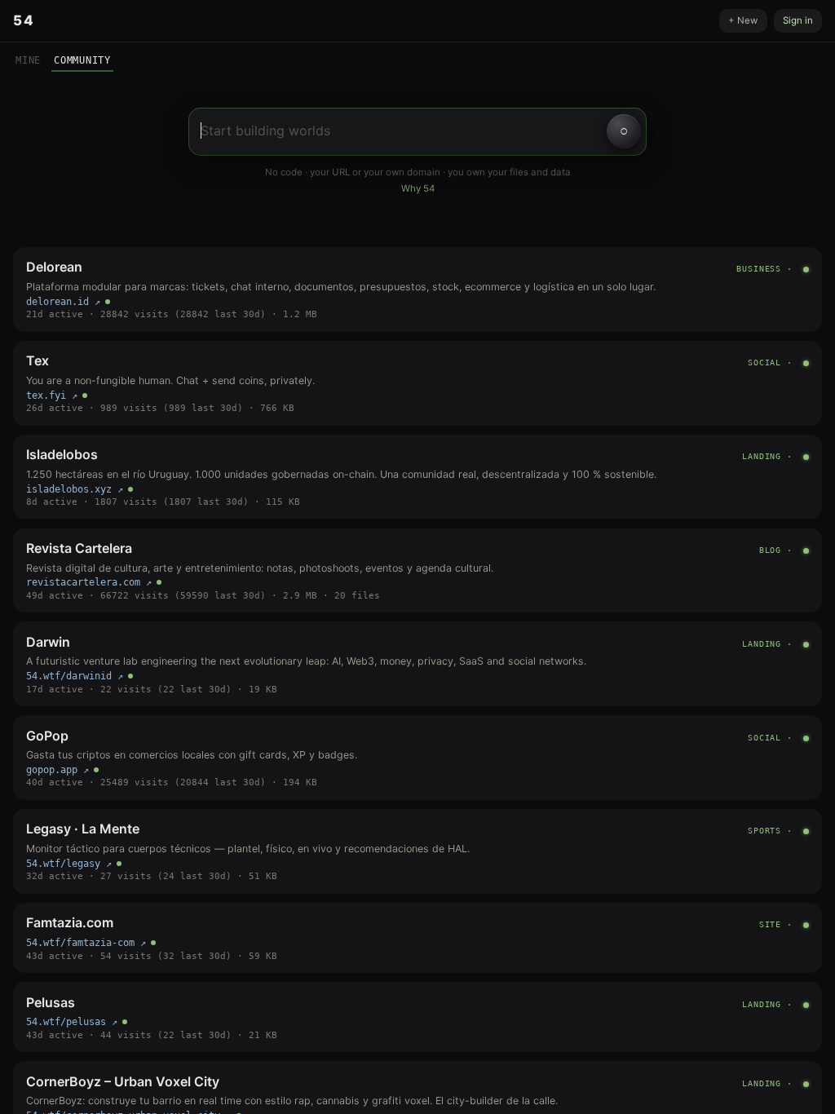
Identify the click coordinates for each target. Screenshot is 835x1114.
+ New (743, 20)
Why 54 (418, 188)
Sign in (798, 20)
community (82, 60)
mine (28, 60)
